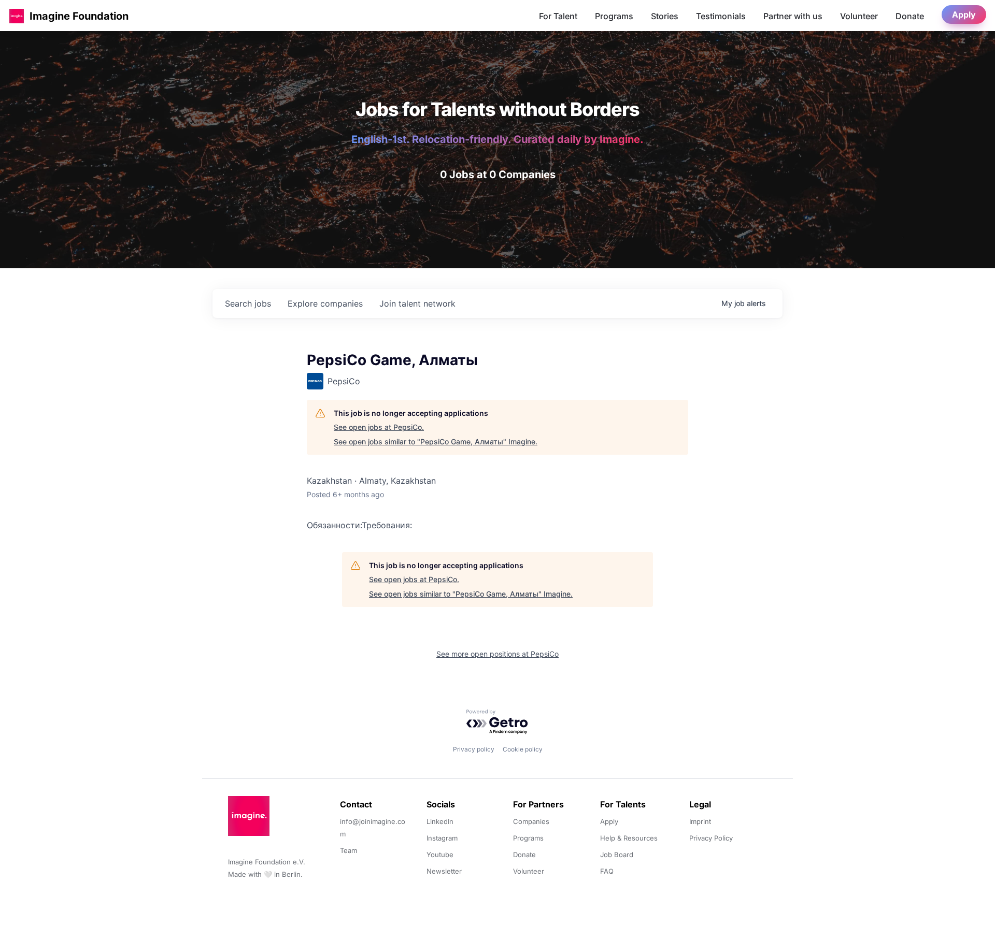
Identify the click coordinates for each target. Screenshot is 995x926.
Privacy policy (473, 749)
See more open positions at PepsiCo (497, 653)
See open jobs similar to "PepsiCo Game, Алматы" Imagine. (435, 441)
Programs (614, 16)
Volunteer (859, 16)
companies (325, 303)
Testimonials (721, 16)
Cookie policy (523, 749)
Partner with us (792, 16)
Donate (909, 16)
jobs (248, 303)
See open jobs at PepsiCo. (379, 427)
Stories (664, 16)
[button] (16, 15)
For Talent (558, 16)
